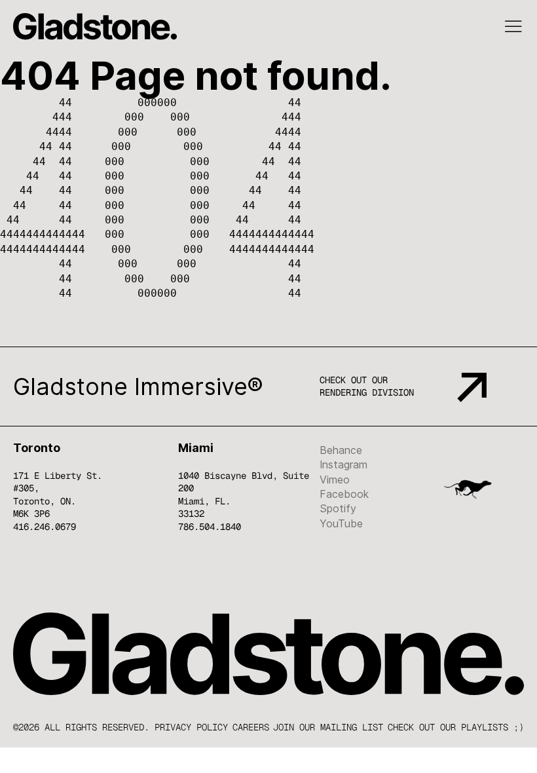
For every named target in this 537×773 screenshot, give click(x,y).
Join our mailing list (328, 727)
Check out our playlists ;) (456, 727)
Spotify (338, 508)
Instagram (343, 464)
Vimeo (335, 479)
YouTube (341, 523)
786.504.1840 (209, 527)
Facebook (344, 493)
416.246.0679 (44, 527)
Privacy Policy (191, 727)
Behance (341, 450)
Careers (250, 727)
